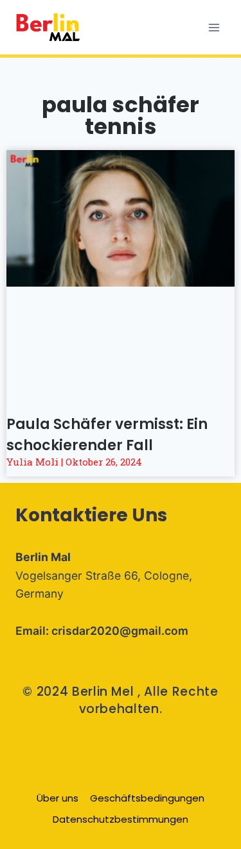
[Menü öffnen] (214, 27)
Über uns (57, 798)
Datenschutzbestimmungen (120, 819)
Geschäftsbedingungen (147, 798)
